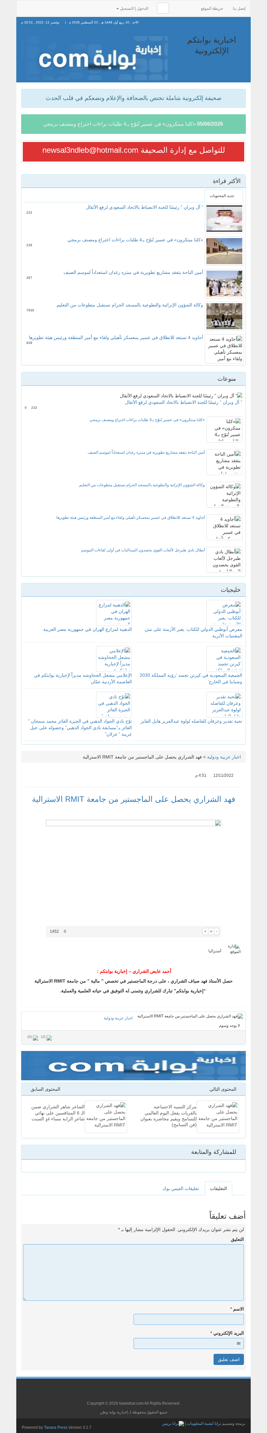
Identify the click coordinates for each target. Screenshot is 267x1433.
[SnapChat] (107, 7)
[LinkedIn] (77, 7)
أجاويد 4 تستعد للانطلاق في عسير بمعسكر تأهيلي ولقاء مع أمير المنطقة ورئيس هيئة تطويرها (116, 337)
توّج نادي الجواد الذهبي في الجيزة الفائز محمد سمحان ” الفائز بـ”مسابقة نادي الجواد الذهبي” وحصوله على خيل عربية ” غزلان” (80, 727)
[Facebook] (46, 7)
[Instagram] (87, 7)
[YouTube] (67, 7)
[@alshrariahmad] (35, 7)
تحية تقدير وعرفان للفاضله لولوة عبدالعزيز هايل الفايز (191, 721)
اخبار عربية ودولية (224, 756)
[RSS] (25, 7)
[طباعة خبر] (197, 931)
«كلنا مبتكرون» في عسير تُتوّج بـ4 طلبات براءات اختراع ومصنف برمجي (119, 124)
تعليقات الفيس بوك (180, 1188)
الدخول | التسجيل (134, 8)
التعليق (237, 1239)
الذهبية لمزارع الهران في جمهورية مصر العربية (87, 629)
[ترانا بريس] (173, 1423)
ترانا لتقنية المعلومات (204, 1423)
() (29, 1037)
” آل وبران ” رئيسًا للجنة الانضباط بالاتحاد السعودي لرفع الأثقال (144, 207)
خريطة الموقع (212, 8)
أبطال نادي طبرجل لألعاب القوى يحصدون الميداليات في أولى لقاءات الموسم (143, 550)
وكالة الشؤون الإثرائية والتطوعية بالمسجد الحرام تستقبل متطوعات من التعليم (130, 304)
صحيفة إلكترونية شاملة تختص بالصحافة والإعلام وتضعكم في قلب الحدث (133, 98)
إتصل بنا (239, 8)
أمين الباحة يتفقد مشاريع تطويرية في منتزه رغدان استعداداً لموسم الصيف (133, 272)
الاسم (237, 1309)
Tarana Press (55, 1427)
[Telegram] (98, 7)
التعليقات (218, 1188)
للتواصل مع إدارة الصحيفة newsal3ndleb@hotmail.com (133, 150)
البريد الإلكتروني (227, 1333)
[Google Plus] (56, 7)
